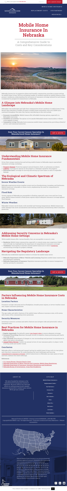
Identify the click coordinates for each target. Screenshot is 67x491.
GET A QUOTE (57, 133)
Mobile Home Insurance (52, 6)
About (50, 403)
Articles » (50, 409)
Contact (50, 390)
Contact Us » (41, 1)
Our (50, 386)
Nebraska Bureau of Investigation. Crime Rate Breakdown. (22, 367)
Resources (56, 14)
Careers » (50, 393)
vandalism (54, 245)
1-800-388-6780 (51, 418)
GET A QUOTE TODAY (54, 1)
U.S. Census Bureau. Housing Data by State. (17, 362)
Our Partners (56, 10)
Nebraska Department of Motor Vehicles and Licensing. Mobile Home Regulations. (30, 363)
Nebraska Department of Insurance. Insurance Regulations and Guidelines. (27, 365)
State (50, 413)
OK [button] (53, 488)
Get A (50, 396)
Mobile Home (50, 380)
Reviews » (50, 406)
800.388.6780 (22, 1)
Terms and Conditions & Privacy (46, 420)
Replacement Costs (39, 10)
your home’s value (36, 333)
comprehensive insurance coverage (13, 354)
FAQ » (50, 400)
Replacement (50, 383)
